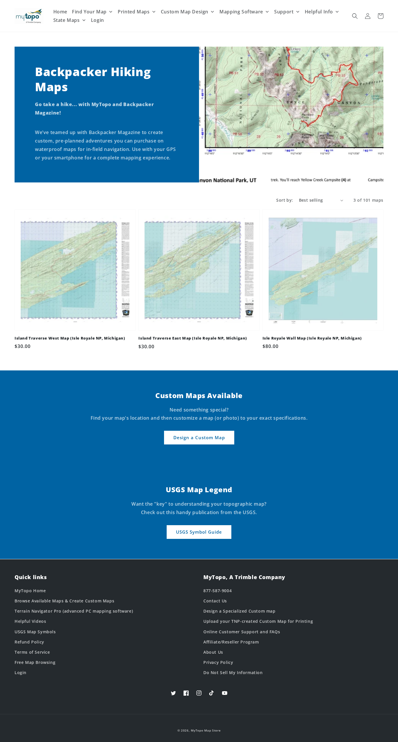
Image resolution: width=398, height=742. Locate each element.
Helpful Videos (30, 621)
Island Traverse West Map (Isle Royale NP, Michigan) (70, 338)
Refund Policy (29, 642)
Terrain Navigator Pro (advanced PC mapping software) (74, 611)
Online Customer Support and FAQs (241, 631)
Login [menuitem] (97, 20)
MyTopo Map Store (206, 730)
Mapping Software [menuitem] (241, 11)
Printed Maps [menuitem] (133, 11)
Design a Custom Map (199, 437)
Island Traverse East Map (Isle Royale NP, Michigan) (192, 338)
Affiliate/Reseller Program (231, 642)
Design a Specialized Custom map (239, 611)
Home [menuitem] (60, 11)
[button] (354, 16)
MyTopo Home (30, 590)
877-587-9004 (217, 590)
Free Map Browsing (35, 662)
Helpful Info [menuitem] (319, 11)
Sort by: (284, 200)
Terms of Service (32, 652)
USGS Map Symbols (35, 631)
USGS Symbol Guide (199, 532)
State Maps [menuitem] (66, 20)
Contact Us (215, 601)
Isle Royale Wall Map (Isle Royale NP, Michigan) (312, 338)
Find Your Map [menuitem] (89, 11)
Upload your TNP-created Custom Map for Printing (258, 621)
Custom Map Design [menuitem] (184, 11)
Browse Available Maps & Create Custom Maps (64, 601)
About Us (213, 652)
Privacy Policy (218, 662)
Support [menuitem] (283, 11)
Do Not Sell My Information (233, 672)
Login (21, 672)
